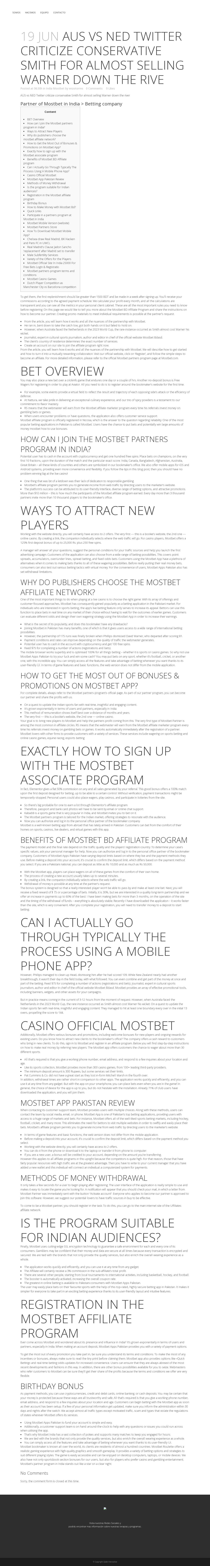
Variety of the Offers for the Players (49, 259)
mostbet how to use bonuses (48, 429)
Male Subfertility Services (42, 255)
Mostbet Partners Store (42, 227)
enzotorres (76, 88)
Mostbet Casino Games (41, 279)
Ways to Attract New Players (44, 131)
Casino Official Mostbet (41, 175)
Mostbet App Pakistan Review (45, 179)
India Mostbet (55, 88)
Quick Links (34, 211)
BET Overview (35, 119)
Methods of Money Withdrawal (46, 183)
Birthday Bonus (37, 203)
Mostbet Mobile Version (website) (48, 223)
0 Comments (94, 88)
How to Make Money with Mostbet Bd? (51, 207)
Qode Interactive (110, 1561)
